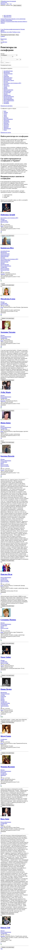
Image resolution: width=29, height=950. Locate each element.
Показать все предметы (6, 105)
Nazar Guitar (6, 657)
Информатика (7, 95)
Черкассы (6, 127)
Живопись (3, 775)
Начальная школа (8, 77)
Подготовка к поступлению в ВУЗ (12, 83)
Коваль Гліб (5, 928)
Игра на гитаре (4, 222)
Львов (5, 115)
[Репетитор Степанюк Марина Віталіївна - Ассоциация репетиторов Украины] (14, 612)
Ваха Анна (5, 819)
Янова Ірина (6, 423)
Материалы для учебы (6, 32)
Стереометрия (4, 704)
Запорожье (6, 120)
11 (1, 475)
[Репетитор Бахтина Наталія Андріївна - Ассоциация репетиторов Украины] (14, 449)
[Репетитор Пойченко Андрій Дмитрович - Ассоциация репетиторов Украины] (14, 207)
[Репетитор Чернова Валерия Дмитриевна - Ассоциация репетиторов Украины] (14, 759)
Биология (6, 84)
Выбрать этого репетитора (7, 235)
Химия (5, 87)
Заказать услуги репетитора (18, 18)
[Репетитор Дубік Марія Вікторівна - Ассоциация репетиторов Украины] (14, 385)
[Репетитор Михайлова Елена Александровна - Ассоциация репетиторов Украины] (14, 291)
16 (1, 406)
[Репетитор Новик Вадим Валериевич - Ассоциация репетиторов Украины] (14, 682)
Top (1, 948)
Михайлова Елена (8, 299)
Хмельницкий (7, 128)
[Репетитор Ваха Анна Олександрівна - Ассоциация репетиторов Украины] (14, 812)
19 (1, 346)
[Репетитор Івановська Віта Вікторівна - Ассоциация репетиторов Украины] (14, 240)
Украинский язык (8, 73)
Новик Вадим (6, 689)
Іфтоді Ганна (6, 736)
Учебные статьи (16, 32)
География (6, 102)
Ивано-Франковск (8, 119)
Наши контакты (19, 21)
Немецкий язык (8, 79)
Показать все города (6, 132)
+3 (1, 467)
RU (8, 4)
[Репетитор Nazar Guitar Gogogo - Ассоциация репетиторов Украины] (14, 650)
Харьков (6, 112)
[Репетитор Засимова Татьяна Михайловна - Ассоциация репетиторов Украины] (14, 325)
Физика (5, 88)
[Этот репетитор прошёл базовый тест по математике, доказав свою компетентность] (2, 716)
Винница (6, 117)
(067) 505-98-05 (7, 15)
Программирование (9, 99)
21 (1, 314)
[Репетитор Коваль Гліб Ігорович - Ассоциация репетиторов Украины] (14, 920)
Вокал (2, 463)
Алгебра (6, 75)
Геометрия (6, 76)
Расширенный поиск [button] (6, 65)
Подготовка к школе (9, 80)
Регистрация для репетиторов (8, 34)
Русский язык (7, 92)
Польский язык (7, 91)
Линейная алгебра (5, 703)
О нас (2, 29)
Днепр (5, 116)
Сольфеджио (4, 220)
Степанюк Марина (8, 620)
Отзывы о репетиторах (6, 20)
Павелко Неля (6, 574)
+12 (1, 271)
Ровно (5, 130)
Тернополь (6, 124)
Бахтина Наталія (7, 456)
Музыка (6, 93)
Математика (7, 72)
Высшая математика (9, 96)
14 (1, 231)
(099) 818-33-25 (7, 17)
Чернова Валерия (8, 767)
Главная (3, 18)
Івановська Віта (7, 248)
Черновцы (6, 125)
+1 (1, 223)
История (6, 81)
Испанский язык (8, 98)
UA (11, 4)
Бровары (3, 936)
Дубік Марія (6, 392)
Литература (6, 85)
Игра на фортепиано (9, 100)
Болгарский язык (5, 270)
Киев (5, 111)
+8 (1, 707)
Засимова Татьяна (8, 332)
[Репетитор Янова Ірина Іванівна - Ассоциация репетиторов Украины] (14, 415)
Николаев (6, 123)
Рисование (6, 103)
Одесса (5, 113)
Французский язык (8, 89)
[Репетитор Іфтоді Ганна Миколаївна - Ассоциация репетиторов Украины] (14, 729)
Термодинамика (5, 705)
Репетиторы (8, 18)
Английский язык (8, 71)
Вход (17, 34)
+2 (1, 629)
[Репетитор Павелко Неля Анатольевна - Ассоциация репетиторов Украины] (14, 567)
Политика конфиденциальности (12, 29)
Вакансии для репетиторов (8, 21)
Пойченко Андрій (8, 215)
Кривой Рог (7, 121)
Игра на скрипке (5, 268)
